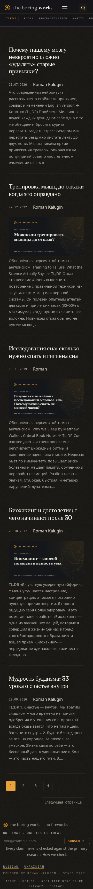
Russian (11, 866)
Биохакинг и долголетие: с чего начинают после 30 (43, 513)
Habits (78, 18)
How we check (55, 854)
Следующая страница (63, 802)
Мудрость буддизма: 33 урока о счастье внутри (38, 682)
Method (28, 881)
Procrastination (52, 18)
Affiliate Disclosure (62, 881)
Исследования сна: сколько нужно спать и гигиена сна (44, 351)
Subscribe (77, 841)
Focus (28, 18)
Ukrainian (34, 866)
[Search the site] (83, 7)
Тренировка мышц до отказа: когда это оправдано (46, 190)
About (11, 881)
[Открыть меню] (65, 7)
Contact (57, 886)
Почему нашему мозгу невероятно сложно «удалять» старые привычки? (38, 60)
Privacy (36, 886)
